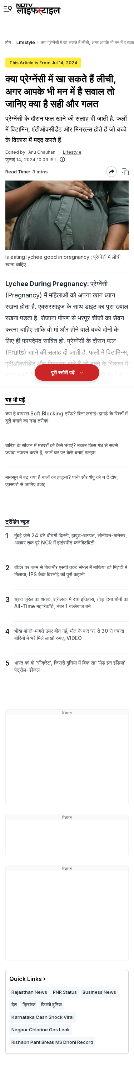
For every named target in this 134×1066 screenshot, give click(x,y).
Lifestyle (72, 152)
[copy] (125, 171)
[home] (38, 9)
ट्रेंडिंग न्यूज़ (17, 521)
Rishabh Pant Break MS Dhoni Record (52, 1042)
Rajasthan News (29, 992)
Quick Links (25, 978)
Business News (99, 992)
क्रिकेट (29, 1004)
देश (14, 1004)
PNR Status (65, 992)
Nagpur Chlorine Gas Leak (40, 1029)
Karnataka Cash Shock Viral (42, 1017)
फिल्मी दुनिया (51, 1004)
